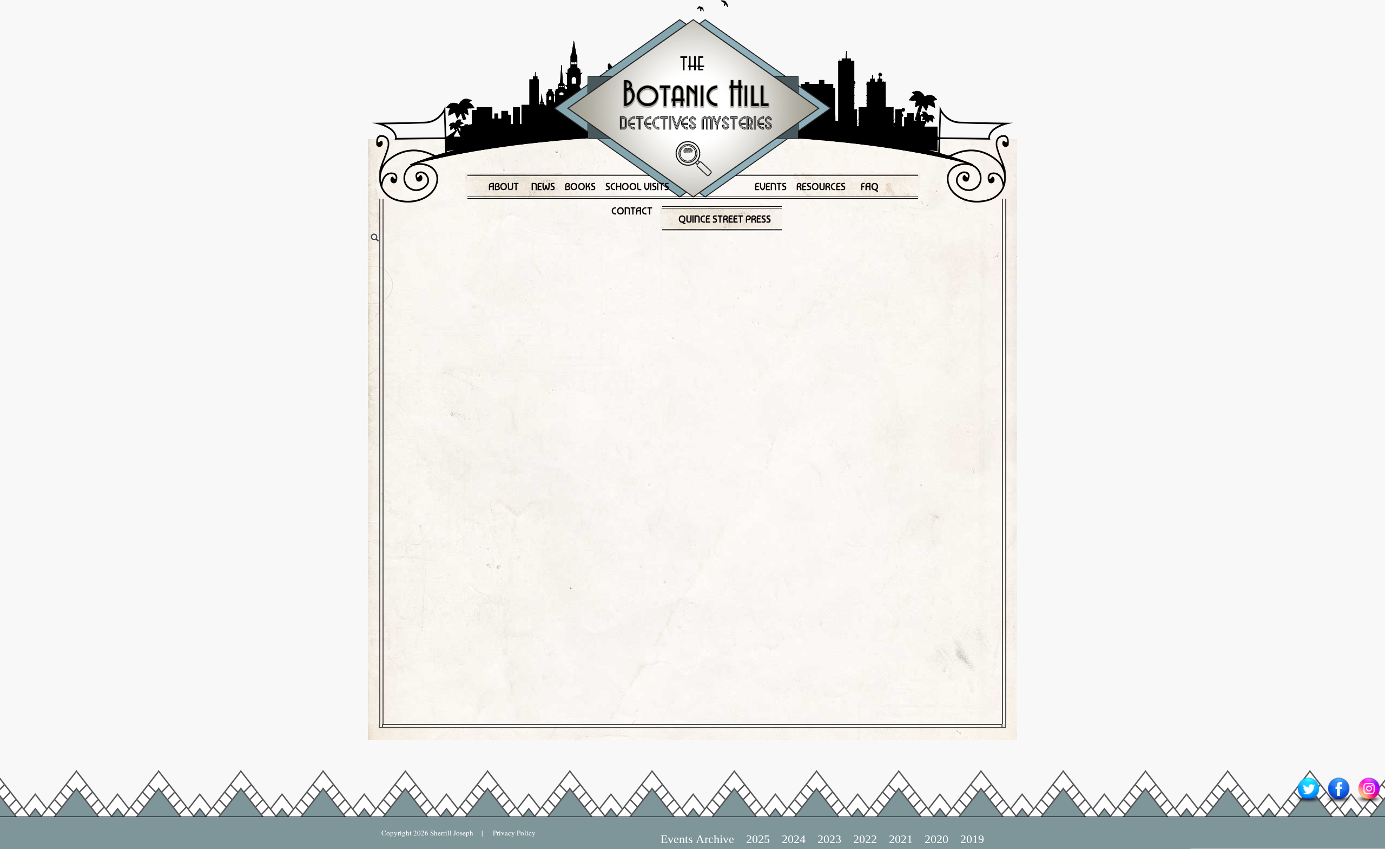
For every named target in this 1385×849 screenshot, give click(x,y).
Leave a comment (434, 300)
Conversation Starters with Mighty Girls (584, 467)
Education (507, 279)
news (736, 279)
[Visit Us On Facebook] (1338, 802)
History (558, 279)
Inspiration (688, 279)
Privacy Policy (509, 833)
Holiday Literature (620, 279)
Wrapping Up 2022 (491, 250)
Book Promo (448, 279)
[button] (362, 247)
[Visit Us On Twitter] (1308, 802)
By (801, 279)
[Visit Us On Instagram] (1369, 802)
